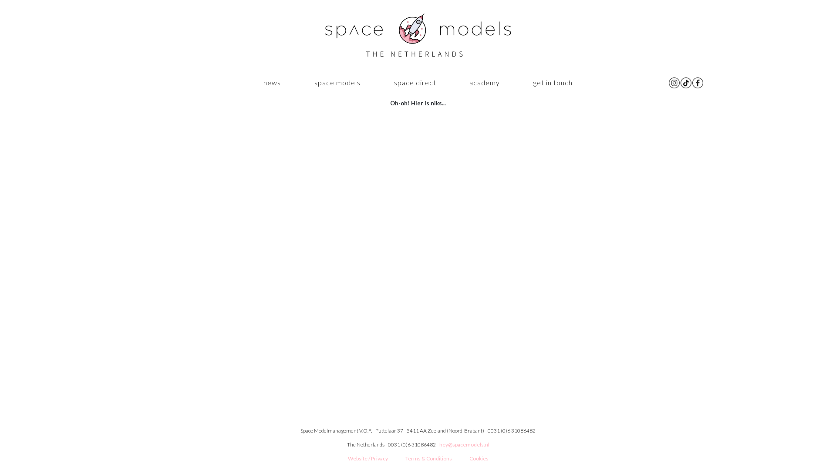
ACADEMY (484, 82)
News (272, 82)
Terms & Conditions (428, 458)
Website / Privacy (368, 458)
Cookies (479, 458)
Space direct (415, 82)
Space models (337, 82)
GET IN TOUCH (553, 82)
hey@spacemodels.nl (464, 444)
